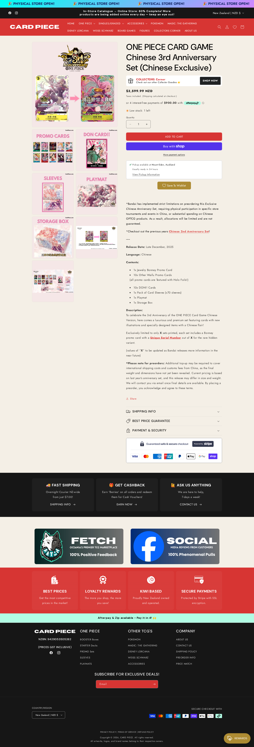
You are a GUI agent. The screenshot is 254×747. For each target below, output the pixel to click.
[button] (87, 23)
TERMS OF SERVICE (127, 732)
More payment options (174, 154)
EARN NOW (125, 504)
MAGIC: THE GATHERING (142, 645)
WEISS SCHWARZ (138, 657)
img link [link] (55, 580)
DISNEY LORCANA (138, 651)
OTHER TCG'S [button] (140, 631)
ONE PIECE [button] (90, 631)
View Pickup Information (146, 174)
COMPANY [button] (185, 631)
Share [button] (133, 398)
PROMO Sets (87, 651)
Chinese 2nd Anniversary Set (189, 231)
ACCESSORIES (136, 663)
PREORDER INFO (186, 657)
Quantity (130, 117)
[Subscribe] (154, 684)
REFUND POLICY (146, 732)
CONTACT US (188, 504)
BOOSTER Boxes (89, 639)
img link (79, 531)
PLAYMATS (86, 663)
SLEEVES (85, 657)
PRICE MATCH (184, 663)
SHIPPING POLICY (186, 651)
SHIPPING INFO (60, 504)
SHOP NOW (210, 80)
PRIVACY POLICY (108, 732)
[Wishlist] (234, 27)
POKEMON (134, 639)
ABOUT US (182, 639)
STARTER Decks (89, 645)
